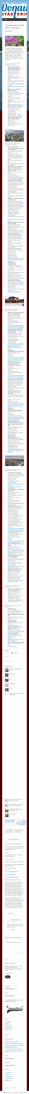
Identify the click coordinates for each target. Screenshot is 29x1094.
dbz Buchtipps (12, 683)
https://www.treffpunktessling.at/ (14, 613)
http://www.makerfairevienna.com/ (15, 104)
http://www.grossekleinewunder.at (12, 877)
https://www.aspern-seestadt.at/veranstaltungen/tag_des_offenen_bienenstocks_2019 (16, 566)
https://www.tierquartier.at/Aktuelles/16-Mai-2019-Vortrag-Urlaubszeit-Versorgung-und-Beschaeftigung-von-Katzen (16, 346)
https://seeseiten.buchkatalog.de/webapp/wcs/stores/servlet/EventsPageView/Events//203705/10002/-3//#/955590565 (16, 326)
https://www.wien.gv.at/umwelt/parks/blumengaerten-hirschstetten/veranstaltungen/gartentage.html (16, 85)
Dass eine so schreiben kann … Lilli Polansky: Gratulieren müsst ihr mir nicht (14, 1046)
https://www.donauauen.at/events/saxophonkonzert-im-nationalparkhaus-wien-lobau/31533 (16, 451)
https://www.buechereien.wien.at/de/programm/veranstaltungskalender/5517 (16, 178)
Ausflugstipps (12, 673)
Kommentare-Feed (9, 1027)
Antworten (11, 913)
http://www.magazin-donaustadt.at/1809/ (12, 434)
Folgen (7, 977)
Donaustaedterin (8, 31)
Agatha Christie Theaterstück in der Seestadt (14, 1043)
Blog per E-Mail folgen (10, 963)
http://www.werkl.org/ (12, 646)
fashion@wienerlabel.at (12, 871)
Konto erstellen (8, 1021)
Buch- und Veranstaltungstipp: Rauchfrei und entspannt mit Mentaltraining (21, 822)
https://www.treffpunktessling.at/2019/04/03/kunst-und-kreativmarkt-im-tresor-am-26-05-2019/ (16, 552)
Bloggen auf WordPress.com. (11, 1087)
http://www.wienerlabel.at (10, 874)
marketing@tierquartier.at (13, 339)
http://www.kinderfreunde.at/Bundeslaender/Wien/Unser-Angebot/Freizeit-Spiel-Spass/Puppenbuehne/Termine (16, 360)
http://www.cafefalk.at (12, 620)
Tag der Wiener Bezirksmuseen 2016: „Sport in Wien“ (15, 809)
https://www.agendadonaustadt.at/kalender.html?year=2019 (16, 504)
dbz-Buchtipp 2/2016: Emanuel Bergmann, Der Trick (15, 800)
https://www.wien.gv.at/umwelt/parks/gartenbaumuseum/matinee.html (16, 278)
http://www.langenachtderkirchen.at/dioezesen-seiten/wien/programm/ (16, 541)
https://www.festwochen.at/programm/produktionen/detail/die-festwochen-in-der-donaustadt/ (16, 260)
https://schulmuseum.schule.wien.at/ (15, 115)
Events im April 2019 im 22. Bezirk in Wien (10, 821)
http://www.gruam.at (12, 636)
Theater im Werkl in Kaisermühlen (12, 1041)
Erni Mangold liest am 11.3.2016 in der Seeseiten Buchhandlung (16, 805)
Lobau (10, 688)
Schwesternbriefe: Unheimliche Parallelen (13, 1051)
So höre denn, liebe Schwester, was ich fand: (14, 1049)
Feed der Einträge (8, 1025)
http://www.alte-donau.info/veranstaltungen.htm (14, 291)
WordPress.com (8, 1029)
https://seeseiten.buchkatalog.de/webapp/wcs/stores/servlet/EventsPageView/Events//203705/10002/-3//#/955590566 (16, 377)
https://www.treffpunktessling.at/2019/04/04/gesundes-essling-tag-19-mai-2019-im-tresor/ (16, 406)
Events (12, 661)
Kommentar (18, 952)
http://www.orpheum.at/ (12, 640)
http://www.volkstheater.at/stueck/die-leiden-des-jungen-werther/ (15, 580)
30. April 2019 (15, 31)
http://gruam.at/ (11, 125)
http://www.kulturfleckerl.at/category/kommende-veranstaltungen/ (16, 232)
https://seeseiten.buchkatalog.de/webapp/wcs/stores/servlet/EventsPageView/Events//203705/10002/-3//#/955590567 (16, 530)
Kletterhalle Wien (12, 814)
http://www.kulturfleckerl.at (13, 625)
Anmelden (7, 1023)
